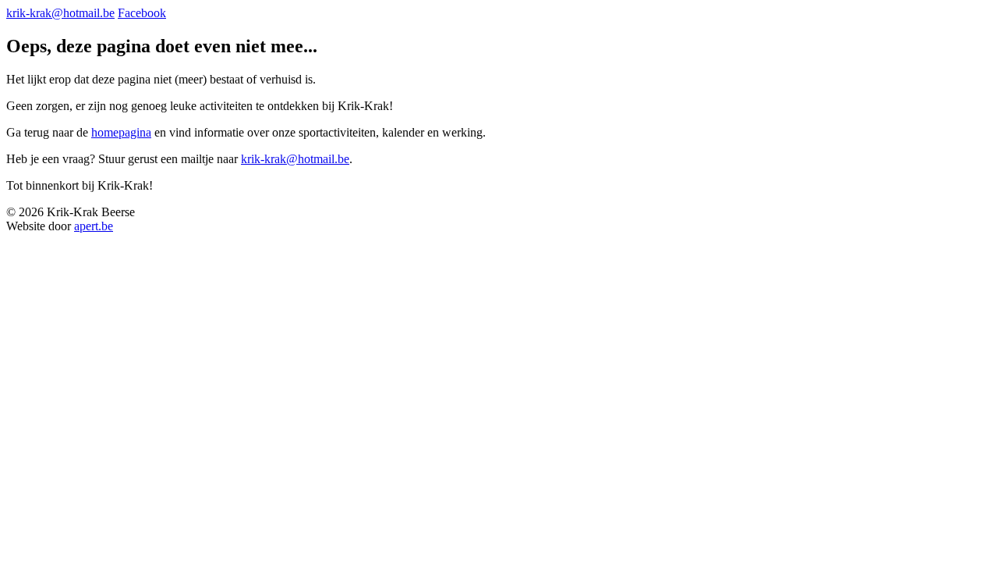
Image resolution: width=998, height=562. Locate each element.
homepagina (121, 132)
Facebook (142, 13)
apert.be (93, 226)
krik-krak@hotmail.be (60, 13)
